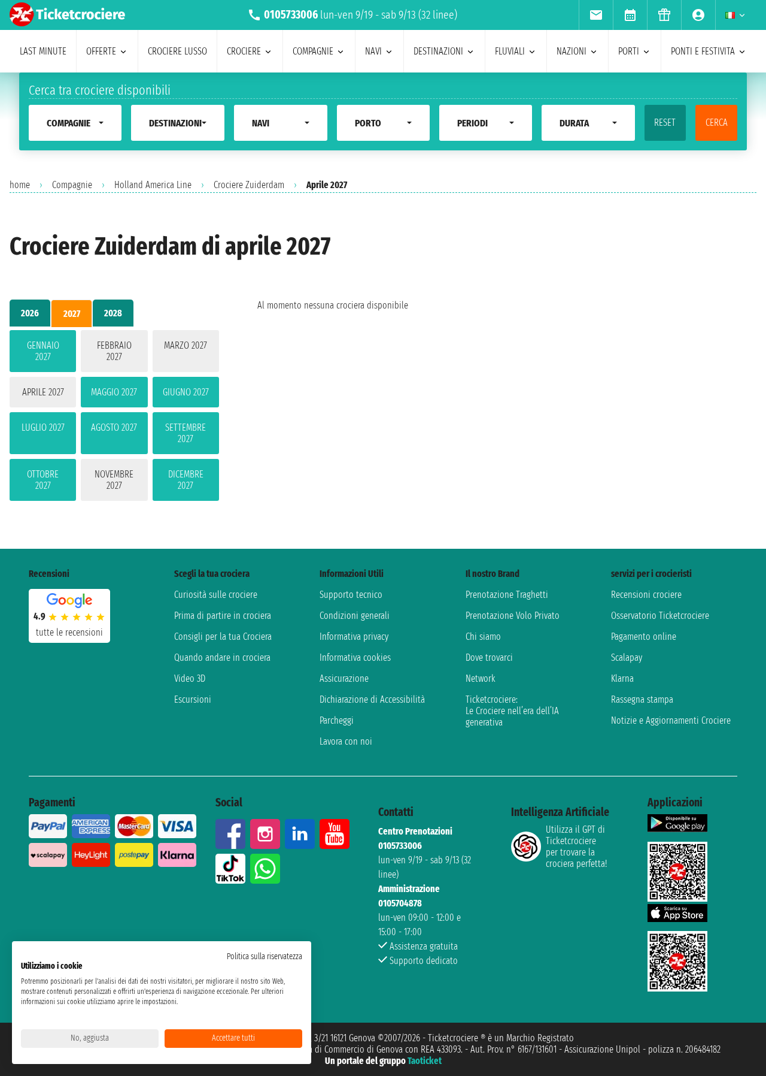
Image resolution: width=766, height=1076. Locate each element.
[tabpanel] (114, 418)
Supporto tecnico (351, 594)
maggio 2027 (114, 392)
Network (481, 678)
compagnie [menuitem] (313, 51)
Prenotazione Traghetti (507, 594)
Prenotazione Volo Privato (513, 615)
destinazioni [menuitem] (438, 51)
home (20, 185)
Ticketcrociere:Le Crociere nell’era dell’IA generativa (512, 711)
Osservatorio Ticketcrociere (660, 615)
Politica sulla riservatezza (264, 956)
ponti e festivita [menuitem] (703, 51)
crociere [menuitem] (244, 51)
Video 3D (189, 678)
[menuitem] (596, 15)
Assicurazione (344, 678)
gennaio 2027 (43, 351)
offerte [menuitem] (101, 51)
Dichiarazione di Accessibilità (372, 699)
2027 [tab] (71, 313)
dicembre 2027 (185, 480)
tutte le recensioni (69, 632)
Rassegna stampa (642, 699)
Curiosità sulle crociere (215, 594)
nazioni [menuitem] (571, 51)
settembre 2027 (185, 433)
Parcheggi (337, 720)
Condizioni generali (355, 615)
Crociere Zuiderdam (249, 185)
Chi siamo (483, 636)
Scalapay (626, 657)
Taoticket (425, 1060)
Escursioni (192, 699)
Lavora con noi (346, 741)
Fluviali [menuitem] (510, 51)
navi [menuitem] (373, 51)
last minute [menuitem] (43, 51)
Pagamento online (643, 636)
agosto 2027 (114, 427)
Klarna (622, 678)
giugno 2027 (186, 392)
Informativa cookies (355, 657)
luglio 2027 (43, 427)
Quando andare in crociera (222, 657)
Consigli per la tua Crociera (223, 636)
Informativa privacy (354, 636)
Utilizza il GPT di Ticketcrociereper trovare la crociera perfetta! (576, 846)
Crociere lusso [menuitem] (177, 51)
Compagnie (72, 185)
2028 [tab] (113, 313)
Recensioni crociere (646, 594)
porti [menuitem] (628, 51)
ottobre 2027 (43, 480)
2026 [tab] (30, 313)
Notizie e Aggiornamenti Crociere (671, 720)
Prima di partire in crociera (222, 615)
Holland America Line (153, 185)
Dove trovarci (489, 657)
